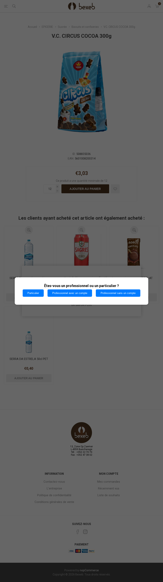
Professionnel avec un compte (69, 293)
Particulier (33, 293)
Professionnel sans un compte (118, 293)
